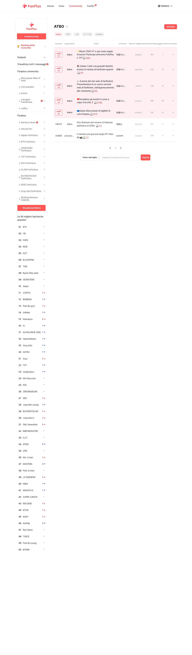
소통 (77, 34)
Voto (61, 5)
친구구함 (87, 34)
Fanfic (90, 5)
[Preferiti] (67, 26)
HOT (68, 34)
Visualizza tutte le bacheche (31, 209)
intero (58, 34)
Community (75, 5)
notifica (99, 34)
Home (50, 5)
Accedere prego (31, 36)
